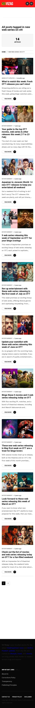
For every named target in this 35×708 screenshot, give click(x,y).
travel (19, 654)
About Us (5, 674)
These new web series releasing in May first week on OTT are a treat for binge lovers (17, 448)
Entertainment (7, 126)
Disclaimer (28, 697)
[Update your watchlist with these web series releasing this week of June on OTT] (17, 325)
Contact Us (6, 697)
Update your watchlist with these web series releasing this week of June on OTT (17, 344)
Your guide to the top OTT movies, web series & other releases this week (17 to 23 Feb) (16, 133)
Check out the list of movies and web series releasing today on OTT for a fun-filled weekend (17, 554)
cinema (29, 654)
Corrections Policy (8, 677)
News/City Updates (8, 78)
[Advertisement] (17, 14)
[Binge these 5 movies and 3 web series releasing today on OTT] (17, 378)
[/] (27, 3)
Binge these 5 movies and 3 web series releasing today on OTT (17, 396)
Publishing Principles (9, 685)
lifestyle (13, 654)
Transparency (7, 681)
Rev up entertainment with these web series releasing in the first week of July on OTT (16, 291)
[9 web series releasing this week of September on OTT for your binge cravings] (17, 218)
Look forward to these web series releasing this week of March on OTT (16, 501)
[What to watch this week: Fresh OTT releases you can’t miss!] (17, 66)
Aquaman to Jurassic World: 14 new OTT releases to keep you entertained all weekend (17, 185)
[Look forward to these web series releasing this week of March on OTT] (17, 482)
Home (4, 52)
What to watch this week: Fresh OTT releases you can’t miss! (17, 83)
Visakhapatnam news (15, 648)
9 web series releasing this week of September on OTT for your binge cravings (17, 238)
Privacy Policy (17, 697)
